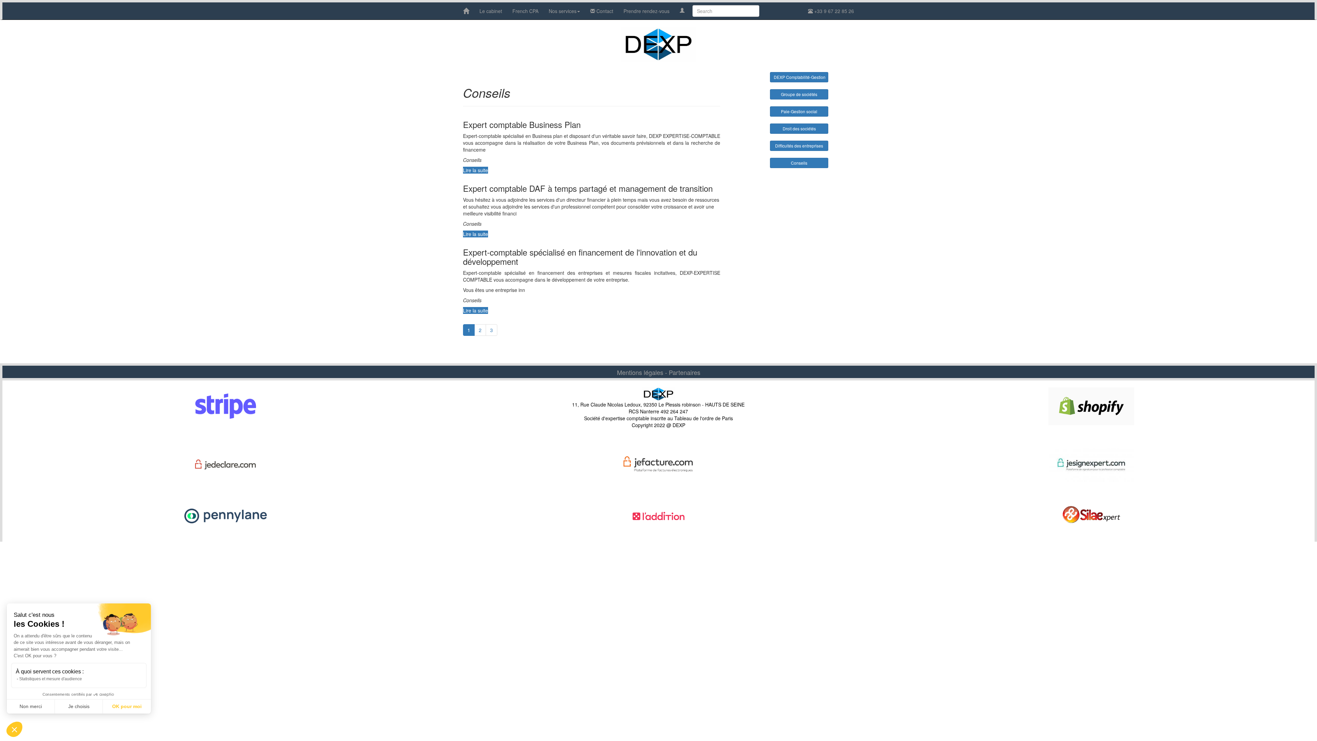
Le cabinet (490, 11)
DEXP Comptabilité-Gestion (800, 77)
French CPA (525, 11)
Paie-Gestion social (799, 111)
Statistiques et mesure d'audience (50, 679)
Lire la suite (475, 170)
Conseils (799, 163)
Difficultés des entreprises (799, 146)
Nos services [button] (563, 11)
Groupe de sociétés (799, 94)
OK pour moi (127, 706)
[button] (14, 729)
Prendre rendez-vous (646, 11)
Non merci (31, 706)
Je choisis (79, 706)
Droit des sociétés (799, 128)
